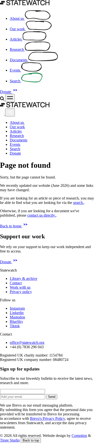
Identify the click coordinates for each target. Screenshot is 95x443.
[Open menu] (10, 98)
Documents (18, 140)
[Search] (2, 99)
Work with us (20, 287)
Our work (17, 127)
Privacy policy (21, 292)
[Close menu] (10, 112)
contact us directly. (41, 215)
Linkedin (17, 313)
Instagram (17, 308)
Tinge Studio (10, 440)
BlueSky (16, 321)
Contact (16, 283)
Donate (6, 92)
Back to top (31, 440)
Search (15, 149)
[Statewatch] (25, 4)
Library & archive (23, 278)
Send (51, 397)
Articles (16, 131)
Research (17, 136)
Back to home (11, 226)
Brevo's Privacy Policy (47, 418)
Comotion (79, 435)
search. (78, 202)
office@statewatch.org (27, 342)
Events (15, 144)
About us (17, 122)
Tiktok (15, 326)
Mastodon (17, 317)
